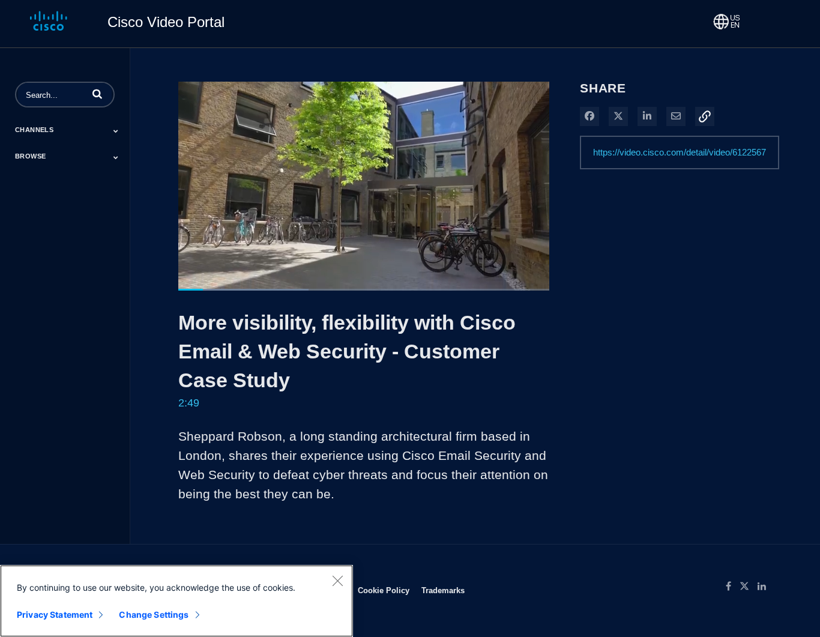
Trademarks (443, 590)
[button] (97, 93)
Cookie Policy (383, 590)
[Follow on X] (749, 586)
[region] (176, 601)
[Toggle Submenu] (116, 131)
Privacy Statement (54, 614)
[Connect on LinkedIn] (765, 586)
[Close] (337, 581)
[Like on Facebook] (733, 586)
